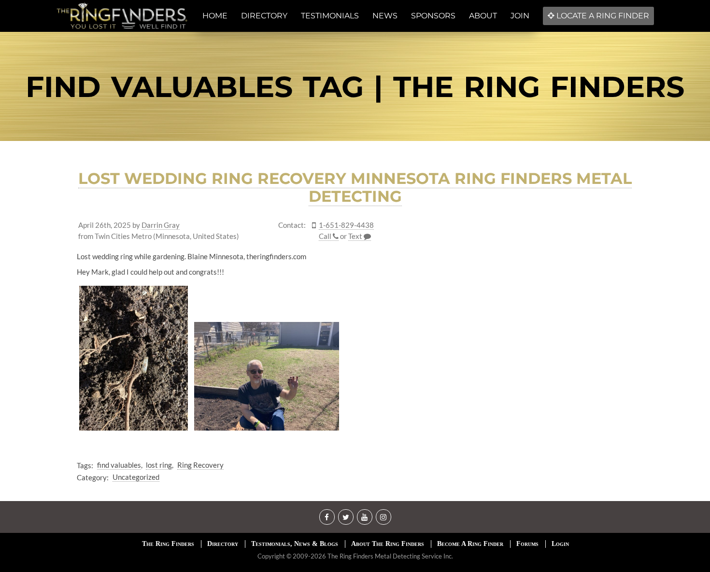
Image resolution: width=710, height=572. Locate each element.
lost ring (159, 464)
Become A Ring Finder (470, 543)
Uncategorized (136, 477)
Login (560, 543)
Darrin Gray (161, 225)
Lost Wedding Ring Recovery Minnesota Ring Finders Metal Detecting (355, 187)
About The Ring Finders (387, 543)
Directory (222, 543)
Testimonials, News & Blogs (294, 543)
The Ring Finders (168, 543)
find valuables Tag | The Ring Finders (355, 86)
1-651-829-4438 (346, 225)
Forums (527, 543)
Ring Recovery (200, 464)
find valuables (119, 464)
